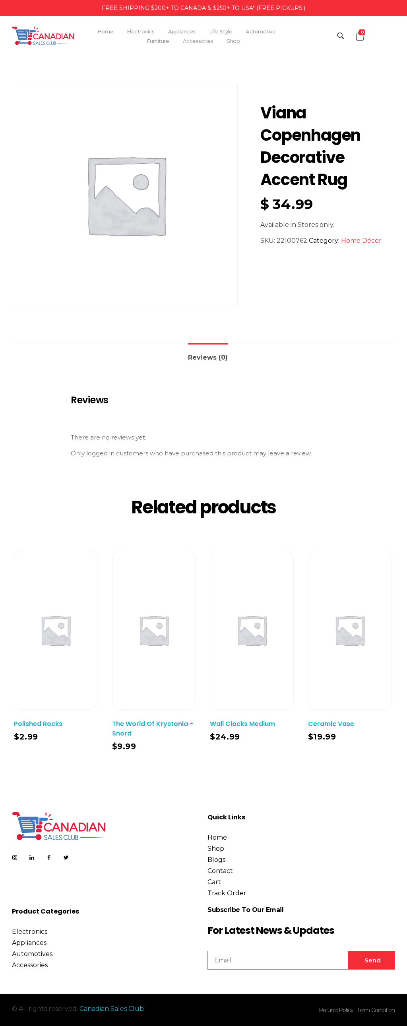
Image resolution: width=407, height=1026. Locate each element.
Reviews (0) (208, 357)
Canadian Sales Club (111, 1008)
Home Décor (361, 240)
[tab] (208, 354)
